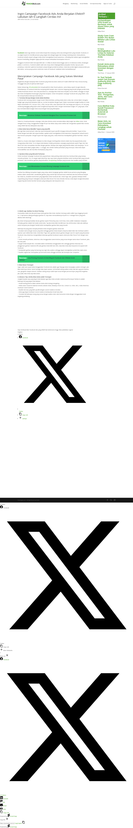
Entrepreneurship (95, 3)
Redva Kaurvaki (25, 19)
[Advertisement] (54, 38)
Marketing (74, 3)
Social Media (84, 3)
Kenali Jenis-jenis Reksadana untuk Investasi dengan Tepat (106, 67)
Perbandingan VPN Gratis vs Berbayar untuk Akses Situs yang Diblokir (106, 24)
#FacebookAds (33, 87)
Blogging (65, 3)
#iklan (78, 121)
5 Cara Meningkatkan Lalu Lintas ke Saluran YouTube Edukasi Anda (106, 53)
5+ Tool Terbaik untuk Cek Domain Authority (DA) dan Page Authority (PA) (106, 81)
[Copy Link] (1, 647)
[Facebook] (1, 508)
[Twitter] (66, 641)
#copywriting (52, 160)
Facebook (21, 53)
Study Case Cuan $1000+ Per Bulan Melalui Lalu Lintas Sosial (106, 39)
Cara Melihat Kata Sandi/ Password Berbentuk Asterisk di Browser (106, 110)
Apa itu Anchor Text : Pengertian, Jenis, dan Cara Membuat (106, 96)
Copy (18, 823)
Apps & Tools (108, 3)
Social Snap (13, 816)
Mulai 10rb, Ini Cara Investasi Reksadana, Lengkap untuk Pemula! (104, 125)
